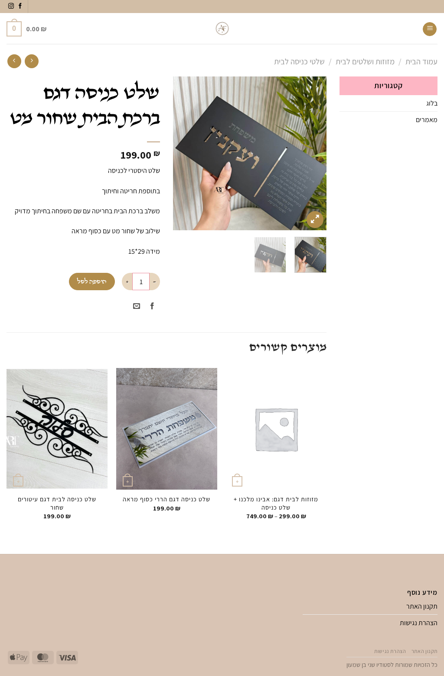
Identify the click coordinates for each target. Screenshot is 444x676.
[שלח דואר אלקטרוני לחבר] (136, 306)
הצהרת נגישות (418, 622)
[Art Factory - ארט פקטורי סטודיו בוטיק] (222, 28)
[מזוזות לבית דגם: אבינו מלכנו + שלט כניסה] (275, 429)
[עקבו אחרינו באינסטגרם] (11, 6)
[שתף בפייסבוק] (152, 306)
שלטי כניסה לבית (299, 61)
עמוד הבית (421, 61)
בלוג (431, 103)
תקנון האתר (421, 606)
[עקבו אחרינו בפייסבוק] (20, 6)
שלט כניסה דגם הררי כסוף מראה (166, 499)
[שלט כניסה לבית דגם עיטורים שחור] (57, 429)
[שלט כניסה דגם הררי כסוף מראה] (166, 429)
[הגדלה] (315, 219)
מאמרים (426, 119)
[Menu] (430, 29)
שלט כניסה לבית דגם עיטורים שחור (57, 503)
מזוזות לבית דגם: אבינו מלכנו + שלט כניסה (276, 503)
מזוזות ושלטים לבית (365, 61)
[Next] (181, 153)
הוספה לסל (91, 281)
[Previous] (312, 153)
